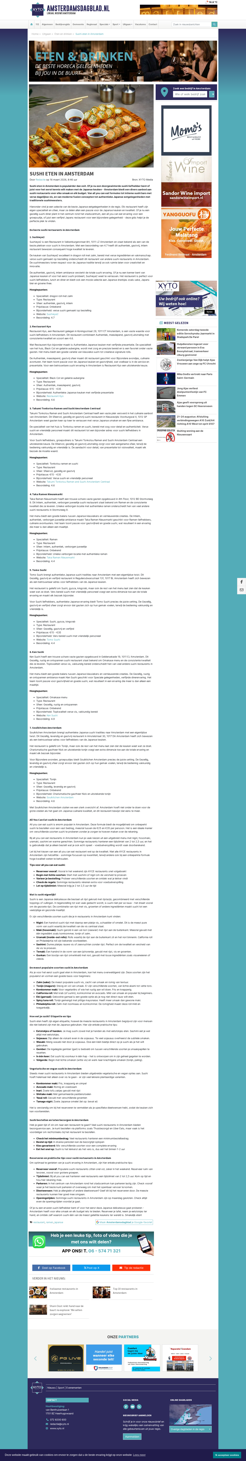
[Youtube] (133, 1406)
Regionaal (92, 24)
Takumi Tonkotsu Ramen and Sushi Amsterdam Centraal (78, 481)
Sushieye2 (52, 314)
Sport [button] (115, 24)
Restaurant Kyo (55, 396)
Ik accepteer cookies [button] (227, 1455)
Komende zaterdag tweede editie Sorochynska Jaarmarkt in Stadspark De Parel (196, 333)
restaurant (39, 1222)
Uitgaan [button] (127, 24)
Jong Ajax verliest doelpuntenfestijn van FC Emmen (192, 392)
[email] (241, 590)
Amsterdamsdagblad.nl (78, 8)
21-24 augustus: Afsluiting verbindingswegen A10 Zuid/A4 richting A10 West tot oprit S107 (196, 420)
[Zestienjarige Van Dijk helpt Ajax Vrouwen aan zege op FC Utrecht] (166, 364)
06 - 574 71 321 (104, 1250)
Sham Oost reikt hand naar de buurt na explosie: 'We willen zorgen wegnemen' (67, 1310)
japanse (58, 1222)
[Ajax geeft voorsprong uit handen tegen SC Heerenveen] (166, 407)
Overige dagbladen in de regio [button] (187, 1429)
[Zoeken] (215, 24)
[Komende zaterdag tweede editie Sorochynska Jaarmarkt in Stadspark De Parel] (166, 334)
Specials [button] (104, 24)
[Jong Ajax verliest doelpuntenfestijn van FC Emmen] (166, 393)
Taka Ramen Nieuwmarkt (61, 557)
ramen (49, 1222)
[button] (32, 1358)
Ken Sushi (52, 715)
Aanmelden (132, 1436)
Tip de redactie (133, 1267)
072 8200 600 (58, 1419)
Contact (153, 24)
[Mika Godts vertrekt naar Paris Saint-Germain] (166, 378)
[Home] (31, 24)
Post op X (93, 1267)
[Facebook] (126, 1406)
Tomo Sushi (53, 639)
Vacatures (140, 24)
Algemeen (47, 24)
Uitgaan (46, 33)
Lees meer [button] (139, 1454)
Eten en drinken (63, 33)
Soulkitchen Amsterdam (60, 797)
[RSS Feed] (139, 1406)
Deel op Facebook (53, 1267)
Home (35, 33)
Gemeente (78, 24)
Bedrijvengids (63, 24)
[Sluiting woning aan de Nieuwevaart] (166, 435)
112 (37, 24)
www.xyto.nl (57, 1428)
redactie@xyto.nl (59, 1424)
